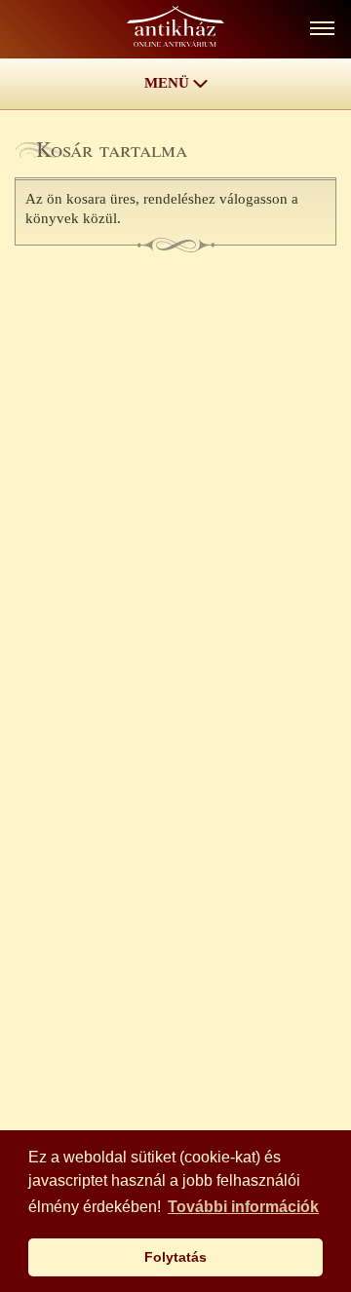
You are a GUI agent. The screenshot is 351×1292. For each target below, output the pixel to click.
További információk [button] (243, 1206)
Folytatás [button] (175, 1257)
